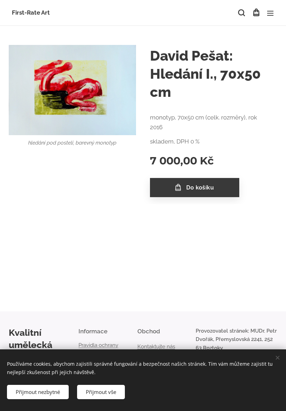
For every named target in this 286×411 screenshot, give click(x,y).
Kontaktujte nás (156, 346)
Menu (270, 13)
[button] (241, 13)
